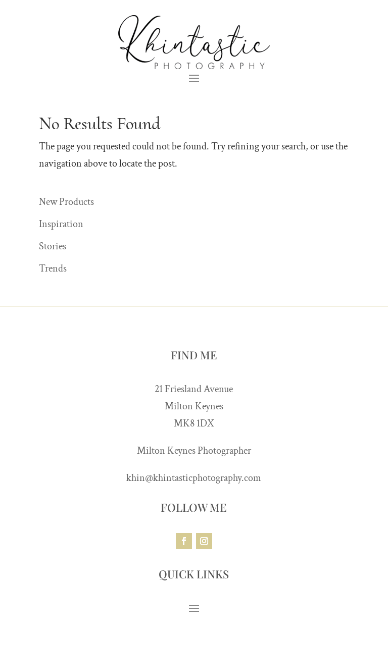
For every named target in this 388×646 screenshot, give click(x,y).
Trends (53, 268)
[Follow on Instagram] (204, 541)
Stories (52, 246)
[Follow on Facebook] (184, 541)
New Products (66, 201)
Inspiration (61, 224)
